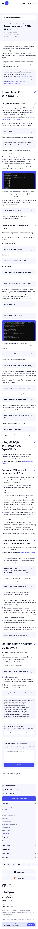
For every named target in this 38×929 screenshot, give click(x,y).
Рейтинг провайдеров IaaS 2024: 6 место (8, 896)
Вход (23, 3)
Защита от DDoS (6, 827)
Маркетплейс (6, 830)
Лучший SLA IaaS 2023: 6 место (8, 901)
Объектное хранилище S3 (9, 824)
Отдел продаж (10, 786)
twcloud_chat (10, 793)
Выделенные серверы (8, 813)
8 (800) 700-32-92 (12, 790)
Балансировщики (6, 821)
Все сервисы (5, 833)
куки (18, 924)
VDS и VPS (5, 810)
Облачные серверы (7, 807)
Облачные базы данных (8, 815)
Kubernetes (5, 818)
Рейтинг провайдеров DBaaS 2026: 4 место (8, 905)
